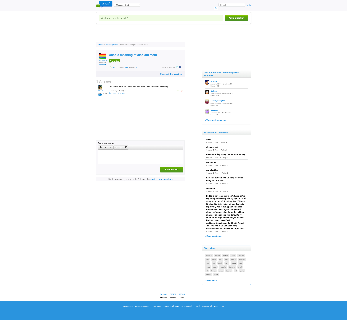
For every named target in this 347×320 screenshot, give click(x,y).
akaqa (221, 271)
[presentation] (100, 147)
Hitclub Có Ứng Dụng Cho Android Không (225, 154)
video (240, 263)
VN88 (208, 139)
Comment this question (171, 74)
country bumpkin (218, 100)
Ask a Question (236, 17)
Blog (222, 306)
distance (229, 271)
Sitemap (216, 306)
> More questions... (214, 236)
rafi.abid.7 (103, 60)
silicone (233, 259)
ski (207, 271)
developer (209, 255)
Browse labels (156, 306)
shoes (208, 267)
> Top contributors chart (216, 120)
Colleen (214, 91)
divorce (213, 271)
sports (242, 271)
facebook (241, 255)
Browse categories (142, 306)
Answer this (114, 61)
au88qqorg (211, 188)
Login (249, 5)
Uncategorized (111, 44)
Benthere (214, 110)
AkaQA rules (168, 306)
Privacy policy (206, 306)
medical (208, 274)
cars (226, 263)
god (220, 259)
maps (215, 267)
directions (242, 259)
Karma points (186, 306)
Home (101, 44)
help (214, 263)
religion (214, 259)
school (216, 274)
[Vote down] (117, 67)
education (223, 267)
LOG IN (100, 90)
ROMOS (214, 81)
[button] (100, 147)
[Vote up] (111, 67)
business (232, 267)
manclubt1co (212, 162)
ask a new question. (162, 179)
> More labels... (212, 280)
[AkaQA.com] (104, 4)
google (234, 263)
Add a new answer (106, 143)
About (177, 306)
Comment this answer (117, 93)
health (233, 255)
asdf (207, 259)
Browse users (128, 306)
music (220, 263)
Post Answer (171, 169)
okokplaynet (212, 146)
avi (236, 271)
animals (225, 255)
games (217, 255)
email (240, 267)
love (226, 259)
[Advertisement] (145, 35)
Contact (196, 306)
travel (207, 263)
